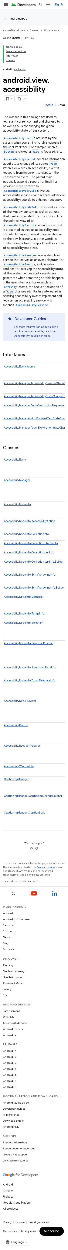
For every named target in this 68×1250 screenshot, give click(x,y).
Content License (45, 867)
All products (10, 1208)
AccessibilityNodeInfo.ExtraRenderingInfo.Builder (34, 587)
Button (9, 151)
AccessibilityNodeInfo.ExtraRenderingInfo (29, 574)
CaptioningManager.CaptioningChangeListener (33, 796)
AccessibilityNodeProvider (20, 701)
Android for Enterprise (16, 919)
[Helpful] (27, 38)
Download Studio (13, 1120)
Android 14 (9, 1068)
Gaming (8, 965)
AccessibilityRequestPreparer (22, 745)
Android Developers (14, 30)
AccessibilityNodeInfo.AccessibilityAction (29, 521)
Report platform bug (15, 1142)
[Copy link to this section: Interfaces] (29, 355)
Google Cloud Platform (17, 1202)
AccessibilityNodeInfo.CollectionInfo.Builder (31, 543)
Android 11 (9, 1087)
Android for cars (13, 1029)
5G (5, 995)
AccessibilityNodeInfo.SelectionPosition (28, 643)
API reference (16, 18)
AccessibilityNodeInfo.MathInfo (23, 596)
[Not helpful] (32, 38)
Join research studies (15, 1160)
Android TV (9, 1035)
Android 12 (9, 1081)
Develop (34, 30)
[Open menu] (6, 4)
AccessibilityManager (20, 255)
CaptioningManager (16, 779)
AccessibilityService (20, 190)
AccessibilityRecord (19, 159)
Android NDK (11, 1126)
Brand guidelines (39, 1222)
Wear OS (8, 1017)
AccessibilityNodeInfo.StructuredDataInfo (30, 667)
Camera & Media (13, 983)
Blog (5, 943)
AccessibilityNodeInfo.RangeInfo (24, 613)
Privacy (7, 989)
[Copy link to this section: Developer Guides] (49, 319)
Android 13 (9, 1075)
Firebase (8, 1196)
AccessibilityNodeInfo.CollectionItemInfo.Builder (33, 561)
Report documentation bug (19, 1148)
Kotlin (49, 105)
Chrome (8, 1190)
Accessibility (22, 336)
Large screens (11, 1011)
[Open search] (41, 4)
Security (8, 925)
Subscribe (51, 1231)
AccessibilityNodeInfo (21, 207)
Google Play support (15, 1154)
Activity (10, 287)
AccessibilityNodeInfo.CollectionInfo (26, 534)
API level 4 (20, 69)
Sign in (58, 4)
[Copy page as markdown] (19, 99)
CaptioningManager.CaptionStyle (24, 812)
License (20, 1222)
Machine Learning (14, 971)
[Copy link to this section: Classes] (23, 448)
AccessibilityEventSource (19, 366)
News (6, 937)
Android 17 (9, 1050)
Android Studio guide (16, 1102)
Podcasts (8, 949)
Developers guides (14, 1108)
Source (7, 931)
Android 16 (9, 1056)
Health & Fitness (12, 977)
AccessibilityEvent (18, 138)
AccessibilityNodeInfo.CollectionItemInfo (29, 552)
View (35, 151)
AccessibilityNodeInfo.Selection (23, 622)
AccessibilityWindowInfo (19, 766)
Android (8, 913)
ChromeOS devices (14, 1023)
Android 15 (9, 1062)
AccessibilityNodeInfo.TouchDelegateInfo (29, 680)
